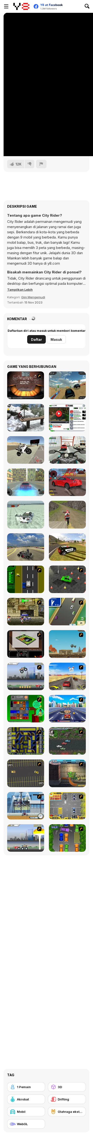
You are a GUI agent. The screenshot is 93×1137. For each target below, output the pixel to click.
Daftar (36, 339)
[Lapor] (41, 164)
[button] (20, 289)
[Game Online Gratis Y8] (21, 6)
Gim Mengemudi (33, 297)
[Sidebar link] (6, 6)
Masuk (56, 339)
